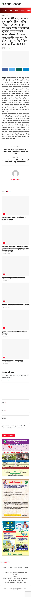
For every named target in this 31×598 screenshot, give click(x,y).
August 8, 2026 (5, 280)
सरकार (16, 10)
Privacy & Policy (18, 567)
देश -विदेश (5, 10)
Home (3, 15)
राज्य (11, 10)
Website (4, 418)
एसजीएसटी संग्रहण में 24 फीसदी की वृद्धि (12, 361)
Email (4, 410)
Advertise (10, 567)
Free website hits (4, 562)
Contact (26, 567)
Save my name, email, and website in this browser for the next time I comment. (15, 426)
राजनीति (22, 10)
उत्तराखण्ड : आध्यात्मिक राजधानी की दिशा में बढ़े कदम (15, 305)
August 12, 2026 (6, 253)
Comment (5, 381)
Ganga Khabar (11, 48)
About (4, 567)
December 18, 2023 (22, 48)
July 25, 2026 (5, 363)
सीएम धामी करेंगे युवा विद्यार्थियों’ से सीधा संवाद (13, 278)
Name (4, 402)
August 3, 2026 (5, 307)
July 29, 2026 (5, 336)
